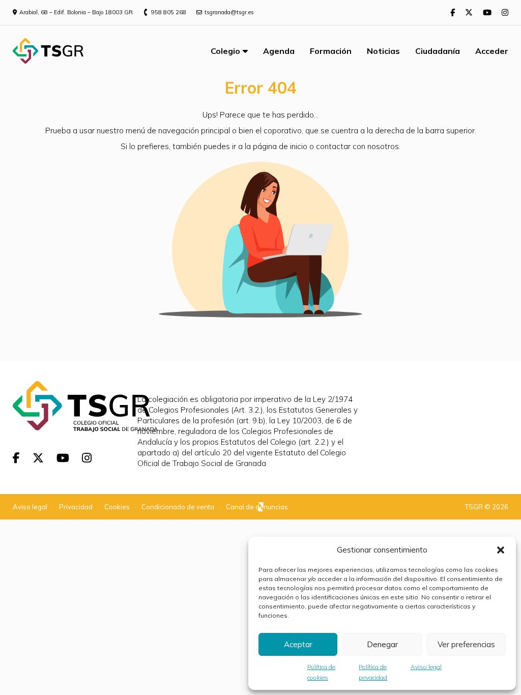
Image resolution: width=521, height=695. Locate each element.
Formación (331, 51)
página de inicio (280, 146)
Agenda (279, 51)
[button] (501, 550)
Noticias (383, 51)
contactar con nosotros (357, 146)
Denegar (382, 644)
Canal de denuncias (257, 507)
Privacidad (76, 507)
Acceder (491, 51)
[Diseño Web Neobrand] (261, 507)
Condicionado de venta (177, 507)
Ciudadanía (437, 51)
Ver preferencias (466, 644)
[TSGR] (48, 51)
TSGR (474, 507)
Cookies (117, 507)
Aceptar (298, 644)
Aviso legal (426, 667)
